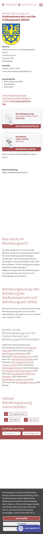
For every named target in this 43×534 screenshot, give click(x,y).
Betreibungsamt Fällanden (23, 359)
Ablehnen (21, 524)
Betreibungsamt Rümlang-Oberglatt (17, 371)
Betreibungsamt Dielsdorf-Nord (15, 379)
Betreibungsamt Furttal (23, 356)
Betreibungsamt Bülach (25, 382)
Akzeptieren (21, 518)
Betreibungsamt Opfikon (12, 368)
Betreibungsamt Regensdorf (14, 353)
